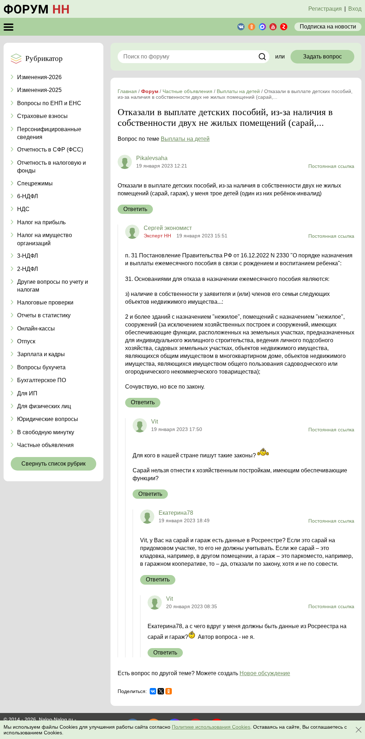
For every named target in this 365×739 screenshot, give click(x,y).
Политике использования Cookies (211, 727)
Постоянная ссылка (331, 166)
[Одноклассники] (168, 691)
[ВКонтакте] (153, 691)
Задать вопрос (322, 56)
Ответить (135, 209)
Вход (354, 9)
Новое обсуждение (265, 673)
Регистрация (325, 9)
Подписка (328, 27)
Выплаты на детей (185, 139)
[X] (161, 691)
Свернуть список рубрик (53, 464)
